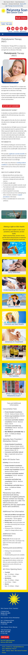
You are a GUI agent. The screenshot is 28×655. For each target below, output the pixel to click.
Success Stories (14, 306)
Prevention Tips (14, 254)
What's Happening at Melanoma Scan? (14, 394)
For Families (14, 376)
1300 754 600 (8, 642)
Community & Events (14, 358)
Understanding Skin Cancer (14, 290)
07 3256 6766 (4, 615)
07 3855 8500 (4, 624)
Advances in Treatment (14, 341)
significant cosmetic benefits (17, 153)
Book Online (4, 637)
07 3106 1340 (4, 633)
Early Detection (14, 272)
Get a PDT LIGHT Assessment (11, 106)
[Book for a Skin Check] (14, 214)
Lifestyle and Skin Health (14, 324)
